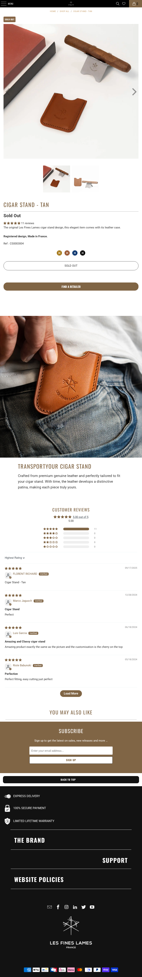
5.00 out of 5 (80, 517)
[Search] (117, 3)
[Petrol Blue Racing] (74, 253)
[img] (13, 568)
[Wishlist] (123, 3)
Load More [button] (71, 693)
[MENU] (1, 3)
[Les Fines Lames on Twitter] (84, 908)
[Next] (132, 92)
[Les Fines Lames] (71, 3)
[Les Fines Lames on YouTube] (93, 908)
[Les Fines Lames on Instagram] (67, 908)
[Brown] (67, 253)
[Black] (82, 253)
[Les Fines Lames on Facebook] (58, 908)
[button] (12, 223)
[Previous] (6, 92)
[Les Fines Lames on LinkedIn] (76, 908)
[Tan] (59, 253)
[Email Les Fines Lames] (50, 908)
